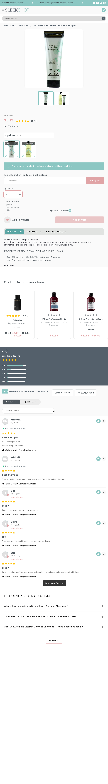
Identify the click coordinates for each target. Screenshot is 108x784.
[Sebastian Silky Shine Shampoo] (17, 302)
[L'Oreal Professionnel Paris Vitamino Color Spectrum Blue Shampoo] (54, 302)
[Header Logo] (17, 10)
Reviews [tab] (9, 402)
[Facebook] (94, 3)
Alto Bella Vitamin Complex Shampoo (19, 450)
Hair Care (9, 25)
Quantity (8, 188)
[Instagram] (101, 3)
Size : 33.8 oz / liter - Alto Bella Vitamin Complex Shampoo (33, 257)
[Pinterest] (104, 3)
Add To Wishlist (20, 219)
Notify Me (95, 180)
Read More (9, 265)
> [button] (54, 583)
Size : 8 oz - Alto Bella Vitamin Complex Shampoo (29, 260)
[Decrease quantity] (6, 194)
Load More (54, 640)
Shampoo (24, 25)
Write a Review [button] (62, 392)
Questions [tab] (29, 402)
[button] (98, 421)
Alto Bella (8, 115)
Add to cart (79, 219)
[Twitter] (97, 3)
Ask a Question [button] (86, 392)
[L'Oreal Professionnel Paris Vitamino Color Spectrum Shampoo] (91, 302)
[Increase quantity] (20, 194)
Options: (13, 135)
